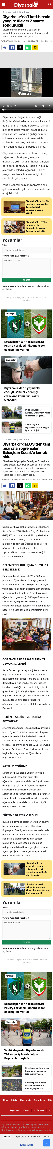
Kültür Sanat (39, 1110)
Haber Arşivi (25, 1100)
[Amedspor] (26, 323)
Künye (5, 1100)
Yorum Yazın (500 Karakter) (15, 255)
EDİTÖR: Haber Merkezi (39, 479)
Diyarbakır (24, 12)
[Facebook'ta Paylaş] (12, 47)
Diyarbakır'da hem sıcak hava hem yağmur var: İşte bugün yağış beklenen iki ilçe (37, 1071)
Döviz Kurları (39, 1100)
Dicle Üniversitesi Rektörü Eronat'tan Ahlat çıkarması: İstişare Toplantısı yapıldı (37, 412)
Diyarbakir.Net (9, 12)
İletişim (14, 1100)
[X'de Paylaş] (20, 47)
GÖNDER (26, 280)
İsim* (5, 245)
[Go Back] (46, 1143)
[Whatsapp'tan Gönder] (28, 47)
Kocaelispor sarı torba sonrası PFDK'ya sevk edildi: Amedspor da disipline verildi (24, 346)
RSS (8, 1136)
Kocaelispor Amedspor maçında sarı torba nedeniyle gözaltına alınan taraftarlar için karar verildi (36, 1085)
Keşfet (26, 1110)
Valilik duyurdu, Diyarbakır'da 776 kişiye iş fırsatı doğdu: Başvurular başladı (37, 427)
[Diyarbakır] (26, 369)
